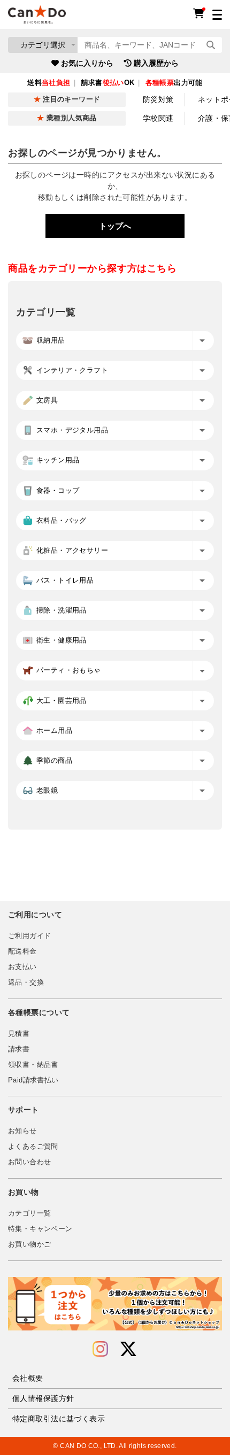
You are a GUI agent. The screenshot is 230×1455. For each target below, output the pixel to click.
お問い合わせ (29, 1162)
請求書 (18, 1049)
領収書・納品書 (33, 1065)
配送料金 (22, 951)
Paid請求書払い (33, 1080)
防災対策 (158, 99)
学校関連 (158, 118)
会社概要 (27, 1378)
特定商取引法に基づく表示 (58, 1418)
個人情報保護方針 (43, 1398)
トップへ (115, 225)
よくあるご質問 (33, 1146)
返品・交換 (26, 982)
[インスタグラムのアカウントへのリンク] (100, 1349)
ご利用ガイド (29, 936)
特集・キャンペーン (40, 1229)
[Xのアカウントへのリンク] (128, 1349)
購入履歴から (156, 63)
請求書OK (108, 83)
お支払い (22, 967)
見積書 (18, 1034)
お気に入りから (87, 63)
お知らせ (22, 1131)
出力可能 (174, 83)
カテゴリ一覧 (29, 1213)
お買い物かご (29, 1244)
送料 (48, 83)
